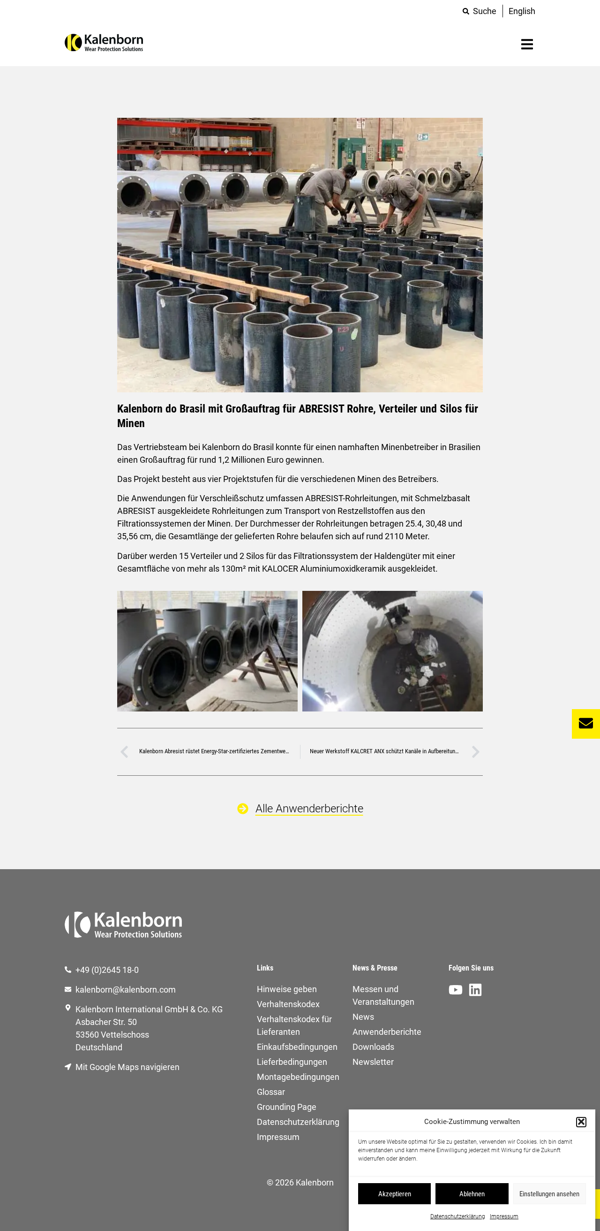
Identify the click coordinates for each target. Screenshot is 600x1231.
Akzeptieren (394, 1194)
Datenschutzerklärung (457, 1216)
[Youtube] (456, 990)
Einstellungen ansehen (549, 1194)
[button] (581, 1121)
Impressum (504, 1216)
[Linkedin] (475, 990)
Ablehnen (472, 1194)
